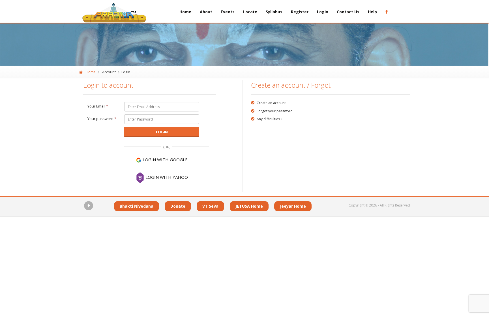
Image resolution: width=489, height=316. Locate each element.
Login (322, 11)
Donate (177, 206)
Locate (250, 11)
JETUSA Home (249, 206)
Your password (101, 118)
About (206, 11)
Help (372, 11)
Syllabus (274, 11)
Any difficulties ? (269, 119)
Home (185, 11)
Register (299, 11)
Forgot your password (274, 111)
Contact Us (348, 11)
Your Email (97, 106)
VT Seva (210, 206)
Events (228, 11)
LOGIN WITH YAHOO (166, 177)
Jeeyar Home (293, 206)
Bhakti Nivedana (136, 206)
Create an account (271, 102)
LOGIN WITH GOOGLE (164, 159)
